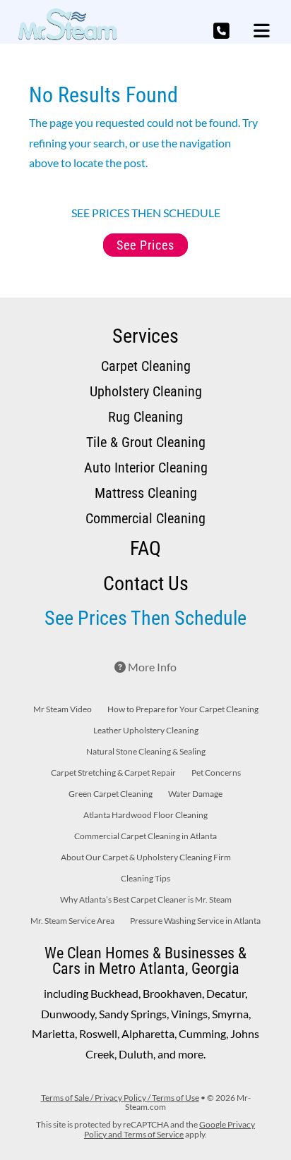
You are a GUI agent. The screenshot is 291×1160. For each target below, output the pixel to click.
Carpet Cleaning (146, 366)
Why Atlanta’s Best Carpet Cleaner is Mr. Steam (146, 900)
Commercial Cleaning (145, 518)
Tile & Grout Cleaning (146, 442)
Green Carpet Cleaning (111, 794)
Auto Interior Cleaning (146, 467)
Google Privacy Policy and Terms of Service (169, 1129)
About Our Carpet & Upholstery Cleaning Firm (146, 857)
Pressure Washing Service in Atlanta (195, 921)
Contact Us (146, 583)
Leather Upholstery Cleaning (145, 730)
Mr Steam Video (62, 709)
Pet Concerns (216, 773)
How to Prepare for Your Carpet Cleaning (183, 709)
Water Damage (195, 794)
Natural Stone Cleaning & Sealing (146, 752)
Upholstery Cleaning (146, 391)
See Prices (145, 245)
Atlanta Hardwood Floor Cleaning (145, 815)
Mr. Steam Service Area (72, 921)
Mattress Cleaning (146, 492)
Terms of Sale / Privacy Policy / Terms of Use (120, 1097)
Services (145, 336)
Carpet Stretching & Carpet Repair (113, 773)
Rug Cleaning (145, 416)
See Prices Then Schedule (145, 618)
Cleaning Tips (145, 879)
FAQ (145, 548)
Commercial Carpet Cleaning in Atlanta (145, 836)
